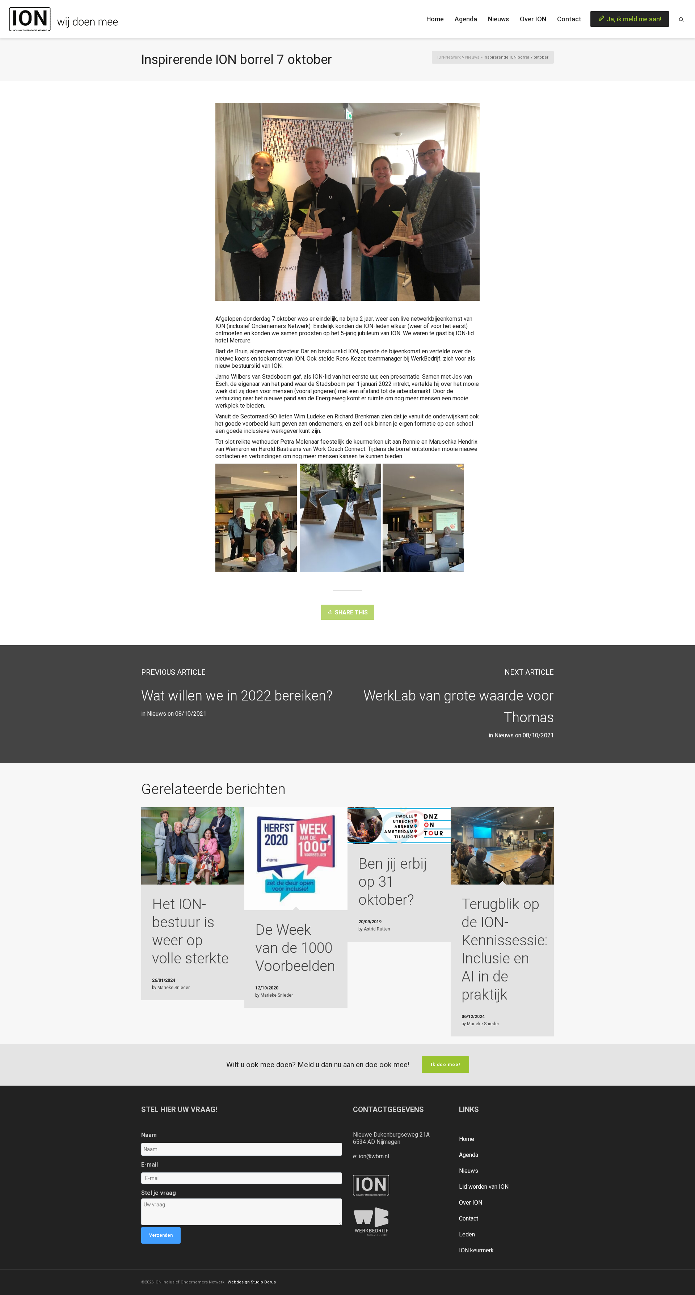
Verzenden (161, 1235)
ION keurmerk (476, 1250)
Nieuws (504, 735)
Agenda (468, 1154)
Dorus (270, 1282)
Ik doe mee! (445, 1064)
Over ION (470, 1202)
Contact (468, 1218)
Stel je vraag (158, 1192)
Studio (257, 1282)
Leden (467, 1234)
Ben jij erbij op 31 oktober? (392, 881)
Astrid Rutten (377, 929)
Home (466, 1139)
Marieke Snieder (173, 987)
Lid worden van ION (484, 1186)
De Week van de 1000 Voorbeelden (295, 948)
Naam (149, 1135)
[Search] (681, 19)
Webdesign (239, 1282)
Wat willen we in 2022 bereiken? (237, 696)
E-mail (149, 1164)
